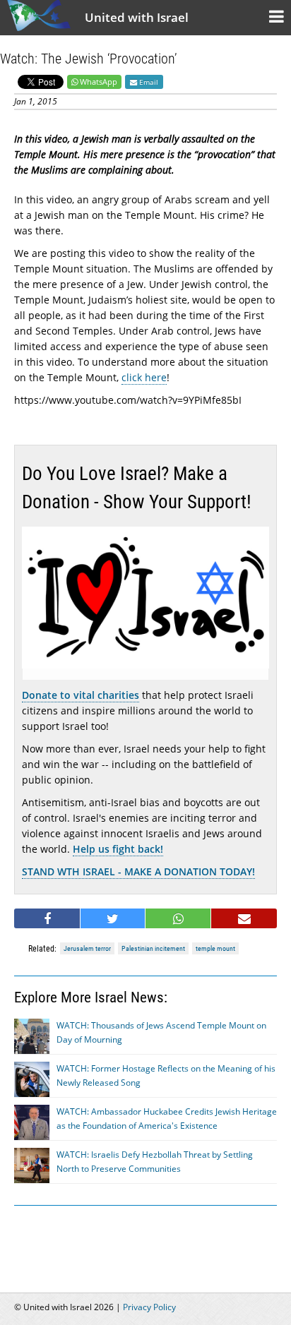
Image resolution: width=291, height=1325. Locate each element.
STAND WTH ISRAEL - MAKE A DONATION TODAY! (138, 871)
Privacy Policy (149, 1307)
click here (144, 377)
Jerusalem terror (87, 948)
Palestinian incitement (153, 948)
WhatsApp (98, 81)
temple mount (215, 948)
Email (147, 82)
